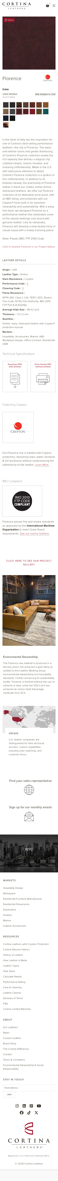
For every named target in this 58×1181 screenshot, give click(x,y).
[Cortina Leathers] (16, 5)
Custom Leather (12, 1038)
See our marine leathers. (35, 533)
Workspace (9, 893)
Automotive (9, 909)
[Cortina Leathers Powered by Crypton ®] (48, 78)
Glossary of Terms (13, 998)
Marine (7, 920)
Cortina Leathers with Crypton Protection (26, 944)
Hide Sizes (9, 971)
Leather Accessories (14, 925)
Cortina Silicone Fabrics (16, 949)
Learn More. (42, 464)
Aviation (7, 915)
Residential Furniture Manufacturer (22, 898)
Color (5, 89)
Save (11, 19)
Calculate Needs (12, 976)
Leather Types (11, 965)
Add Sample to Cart (45, 94)
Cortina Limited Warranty (17, 1009)
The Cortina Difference (16, 1049)
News (6, 1032)
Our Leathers (10, 1027)
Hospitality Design (13, 888)
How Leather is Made (15, 960)
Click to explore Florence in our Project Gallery (28, 246)
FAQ (5, 1003)
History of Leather (13, 955)
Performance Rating (14, 982)
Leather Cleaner (12, 992)
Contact (7, 1054)
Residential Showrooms (16, 904)
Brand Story (9, 1043)
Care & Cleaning (12, 987)
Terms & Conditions (14, 1059)
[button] (6, 105)
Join (9, 1094)
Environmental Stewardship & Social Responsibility (23, 1067)
